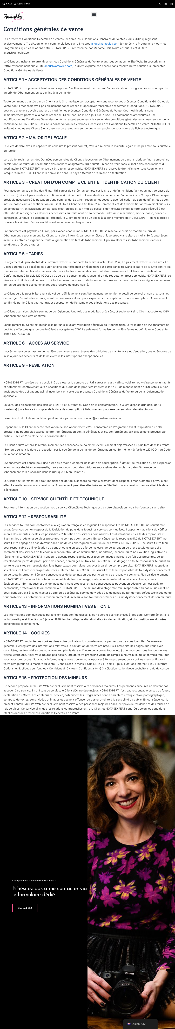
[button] (94, 14)
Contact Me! (25, 908)
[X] (159, 3)
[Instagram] (171, 3)
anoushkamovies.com (105, 43)
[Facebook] (165, 3)
